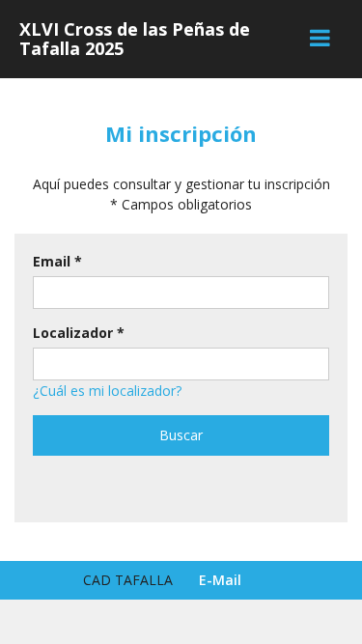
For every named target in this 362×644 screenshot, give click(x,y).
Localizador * (79, 332)
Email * (57, 261)
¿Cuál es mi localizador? (107, 390)
